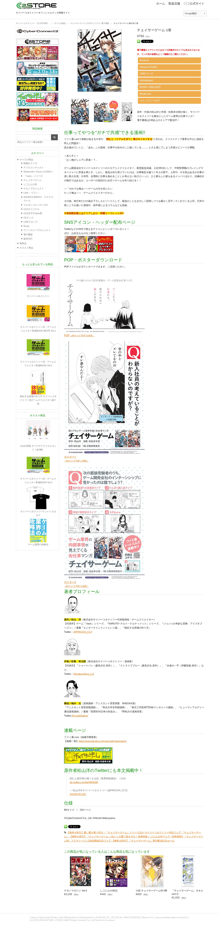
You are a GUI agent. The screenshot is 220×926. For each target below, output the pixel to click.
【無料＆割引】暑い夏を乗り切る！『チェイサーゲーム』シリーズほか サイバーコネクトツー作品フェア (124, 832)
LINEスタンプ (31, 222)
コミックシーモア (150, 100)
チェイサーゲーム (33, 180)
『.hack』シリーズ (33, 176)
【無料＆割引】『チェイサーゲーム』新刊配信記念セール (143, 840)
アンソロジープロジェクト (37, 230)
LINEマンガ (146, 73)
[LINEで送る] (138, 41)
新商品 (23, 243)
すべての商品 (26, 159)
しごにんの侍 (30, 184)
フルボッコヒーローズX (36, 205)
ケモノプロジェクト (34, 188)
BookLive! (145, 93)
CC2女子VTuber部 (33, 213)
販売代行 (28, 238)
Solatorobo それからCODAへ (38, 171)
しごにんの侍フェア (159, 836)
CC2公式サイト (194, 3)
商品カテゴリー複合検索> (30, 142)
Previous (61, 61)
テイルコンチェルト (34, 167)
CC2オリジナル (31, 209)
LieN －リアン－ (32, 192)
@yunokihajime (80, 715)
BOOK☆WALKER (150, 87)
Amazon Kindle (148, 67)
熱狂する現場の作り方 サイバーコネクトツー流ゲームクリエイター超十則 (38, 400)
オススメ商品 (26, 247)
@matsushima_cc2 (83, 674)
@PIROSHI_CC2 (82, 632)
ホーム (160, 3)
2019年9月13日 (78, 794)
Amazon (144, 60)
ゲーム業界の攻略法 (38, 544)
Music (26, 226)
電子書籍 (28, 234)
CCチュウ (28, 217)
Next (137, 61)
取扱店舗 (174, 3)
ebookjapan (146, 80)
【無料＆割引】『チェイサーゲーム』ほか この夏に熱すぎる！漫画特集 (109, 836)
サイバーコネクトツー (38, 296)
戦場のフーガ (30, 163)
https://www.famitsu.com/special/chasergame (102, 741)
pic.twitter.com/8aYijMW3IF (84, 782)
